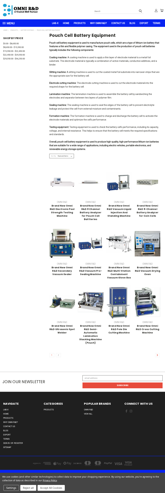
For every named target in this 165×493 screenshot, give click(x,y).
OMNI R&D (88, 410)
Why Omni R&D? (98, 23)
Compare (61, 184)
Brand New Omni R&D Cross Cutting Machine (147, 329)
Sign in (6, 443)
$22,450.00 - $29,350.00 (14, 55)
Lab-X (55, 23)
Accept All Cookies (51, 488)
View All (88, 414)
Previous (159, 482)
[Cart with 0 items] (161, 10)
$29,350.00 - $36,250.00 (14, 58)
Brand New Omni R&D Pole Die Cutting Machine (119, 329)
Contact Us (118, 23)
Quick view (62, 178)
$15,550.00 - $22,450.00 (14, 51)
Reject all (28, 488)
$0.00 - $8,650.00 (11, 43)
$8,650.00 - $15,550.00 (13, 47)
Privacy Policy (50, 480)
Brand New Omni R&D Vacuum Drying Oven (147, 271)
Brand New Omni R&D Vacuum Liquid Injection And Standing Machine (119, 210)
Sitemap (7, 447)
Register (18, 443)
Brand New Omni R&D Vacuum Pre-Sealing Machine (90, 271)
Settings (11, 488)
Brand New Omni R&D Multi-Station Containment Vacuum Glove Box (119, 272)
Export (144, 23)
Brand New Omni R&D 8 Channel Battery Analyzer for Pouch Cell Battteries (91, 212)
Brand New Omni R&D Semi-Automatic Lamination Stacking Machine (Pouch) (90, 334)
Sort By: (53, 156)
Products (80, 23)
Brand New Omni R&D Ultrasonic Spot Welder (62, 329)
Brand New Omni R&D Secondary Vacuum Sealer (62, 271)
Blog (132, 23)
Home (66, 23)
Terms (156, 23)
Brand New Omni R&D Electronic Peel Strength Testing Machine (62, 210)
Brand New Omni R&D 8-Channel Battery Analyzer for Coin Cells (147, 210)
